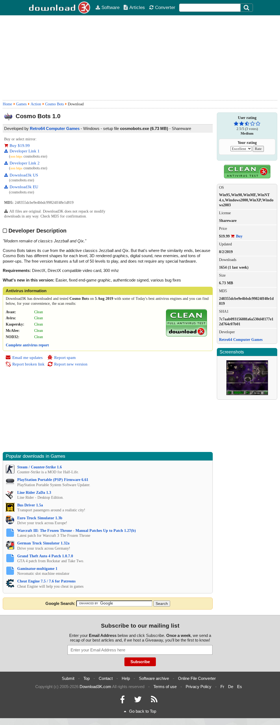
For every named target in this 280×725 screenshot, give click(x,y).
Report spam (65, 357)
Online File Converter (197, 678)
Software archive (154, 678)
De (230, 686)
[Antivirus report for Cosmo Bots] (186, 335)
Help (126, 678)
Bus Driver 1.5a (30, 505)
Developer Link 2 (25, 163)
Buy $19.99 (20, 145)
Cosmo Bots (54, 104)
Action (36, 104)
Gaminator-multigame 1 (37, 569)
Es (239, 686)
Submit (68, 678)
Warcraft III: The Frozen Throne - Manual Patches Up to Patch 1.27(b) (76, 531)
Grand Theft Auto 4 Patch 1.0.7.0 (45, 556)
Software (110, 7)
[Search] (246, 8)
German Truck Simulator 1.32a (43, 543)
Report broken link (28, 364)
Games (21, 104)
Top (86, 678)
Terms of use (165, 686)
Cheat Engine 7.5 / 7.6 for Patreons (46, 581)
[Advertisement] (140, 57)
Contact (106, 678)
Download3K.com (95, 686)
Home (7, 104)
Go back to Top (142, 711)
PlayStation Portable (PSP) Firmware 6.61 (52, 480)
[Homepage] (60, 7)
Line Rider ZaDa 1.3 (34, 493)
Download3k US (24, 175)
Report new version (71, 364)
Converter (165, 7)
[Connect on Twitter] (137, 700)
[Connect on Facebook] (122, 700)
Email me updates (27, 357)
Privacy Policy (198, 686)
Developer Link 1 (25, 151)
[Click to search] (247, 7)
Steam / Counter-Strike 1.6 (39, 467)
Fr (222, 686)
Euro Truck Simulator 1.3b (39, 518)
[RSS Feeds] (154, 700)
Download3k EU (24, 187)
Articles (137, 7)
